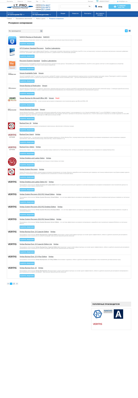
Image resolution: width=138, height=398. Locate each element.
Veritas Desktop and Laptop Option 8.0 (33, 182)
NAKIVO (46, 37)
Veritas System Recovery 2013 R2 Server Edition (37, 219)
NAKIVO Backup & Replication (31, 37)
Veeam (41, 73)
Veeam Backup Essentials (29, 109)
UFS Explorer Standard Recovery (32, 48)
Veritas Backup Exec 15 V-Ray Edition (33, 256)
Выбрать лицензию (27, 43)
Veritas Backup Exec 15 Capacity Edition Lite (36, 244)
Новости (20, 1)
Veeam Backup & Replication (30, 86)
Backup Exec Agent (27, 134)
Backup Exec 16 (25, 123)
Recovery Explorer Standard (30, 61)
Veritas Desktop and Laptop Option (32, 158)
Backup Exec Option (27, 147)
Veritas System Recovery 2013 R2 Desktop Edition (38, 207)
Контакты (10, 1)
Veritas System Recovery (29, 169)
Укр (37, 1)
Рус (44, 1)
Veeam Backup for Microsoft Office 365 (33, 98)
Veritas (35, 123)
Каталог (15, 13)
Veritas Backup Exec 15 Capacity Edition (34, 232)
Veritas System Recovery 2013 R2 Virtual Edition (37, 194)
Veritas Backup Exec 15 (28, 268)
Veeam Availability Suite (28, 73)
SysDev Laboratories (52, 48)
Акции (29, 1)
